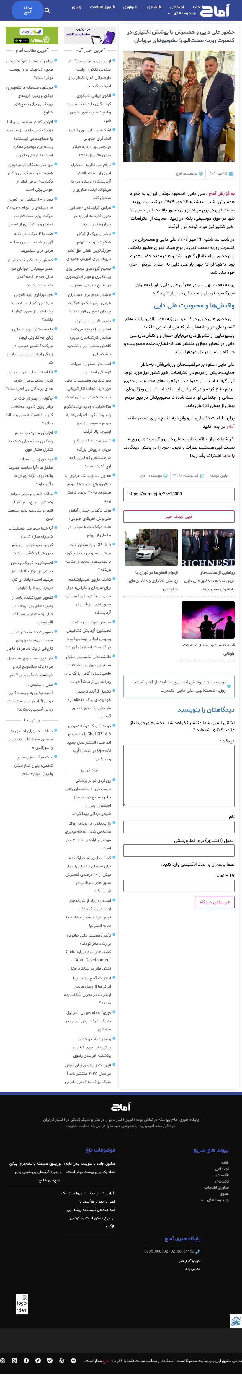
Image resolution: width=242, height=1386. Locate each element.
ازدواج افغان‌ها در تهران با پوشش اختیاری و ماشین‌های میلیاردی (153, 581)
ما (229, 455)
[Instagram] (2, 1360)
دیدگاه (227, 741)
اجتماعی (177, 7)
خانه (196, 7)
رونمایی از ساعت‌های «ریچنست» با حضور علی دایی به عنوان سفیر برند (209, 581)
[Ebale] (50, 1360)
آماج (231, 426)
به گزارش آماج (222, 193)
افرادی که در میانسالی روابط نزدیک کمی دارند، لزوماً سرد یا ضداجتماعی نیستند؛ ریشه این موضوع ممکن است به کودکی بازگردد (88, 1210)
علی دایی (185, 690)
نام (232, 817)
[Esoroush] (26, 1360)
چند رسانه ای (185, 13)
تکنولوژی (130, 7)
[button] (47, 10)
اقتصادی (154, 7)
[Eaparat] (61, 1360)
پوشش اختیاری (188, 682)
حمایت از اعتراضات (153, 682)
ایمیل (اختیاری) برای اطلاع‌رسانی (204, 840)
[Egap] (38, 1360)
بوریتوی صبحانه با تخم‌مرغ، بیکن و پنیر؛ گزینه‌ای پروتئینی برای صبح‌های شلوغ (35, 1172)
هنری (76, 7)
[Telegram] (73, 1360)
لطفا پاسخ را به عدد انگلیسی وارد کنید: (198, 864)
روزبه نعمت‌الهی (211, 690)
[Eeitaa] (14, 1360)
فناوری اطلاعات (102, 7)
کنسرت (167, 690)
